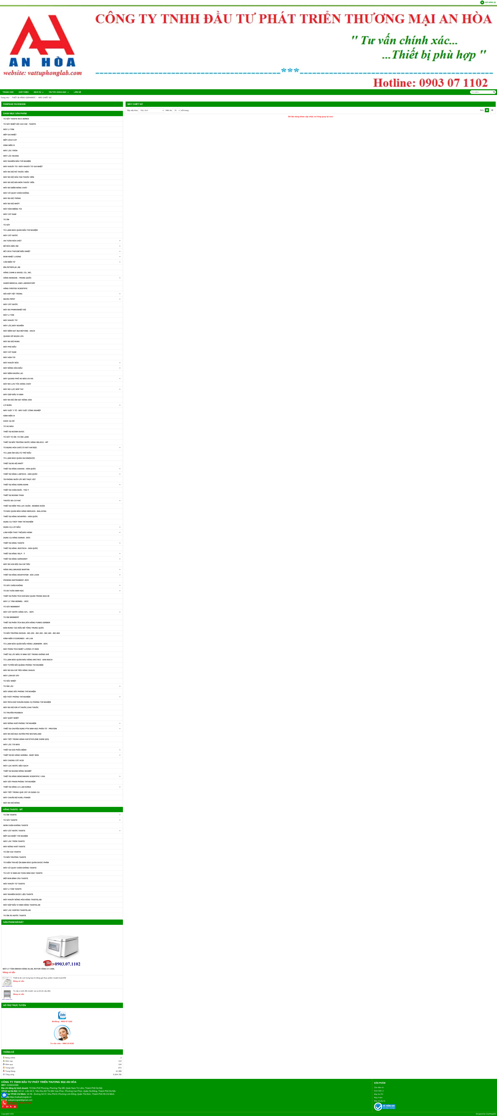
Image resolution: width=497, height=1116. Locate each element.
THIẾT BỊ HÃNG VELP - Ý (14, 554)
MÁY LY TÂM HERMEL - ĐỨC (16, 601)
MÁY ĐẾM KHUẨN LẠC (13, 373)
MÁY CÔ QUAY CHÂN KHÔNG (16, 193)
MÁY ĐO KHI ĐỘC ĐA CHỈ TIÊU (16, 564)
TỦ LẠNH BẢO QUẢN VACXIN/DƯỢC (19, 458)
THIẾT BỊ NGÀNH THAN (13, 495)
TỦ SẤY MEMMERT (11, 607)
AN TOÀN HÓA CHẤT (12, 241)
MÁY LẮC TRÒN (10, 151)
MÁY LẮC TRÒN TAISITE (14, 841)
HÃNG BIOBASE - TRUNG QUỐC (17, 278)
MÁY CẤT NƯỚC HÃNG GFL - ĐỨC (18, 612)
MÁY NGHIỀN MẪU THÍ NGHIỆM (17, 161)
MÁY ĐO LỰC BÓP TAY (13, 389)
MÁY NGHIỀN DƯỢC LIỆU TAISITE (18, 894)
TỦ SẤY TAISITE (10, 820)
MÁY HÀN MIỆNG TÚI (12, 209)
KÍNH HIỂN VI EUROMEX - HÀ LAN (18, 638)
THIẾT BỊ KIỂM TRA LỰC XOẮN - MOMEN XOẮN (24, 506)
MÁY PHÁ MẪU (9, 347)
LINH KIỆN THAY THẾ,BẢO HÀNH (17, 532)
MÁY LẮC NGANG (11, 156)
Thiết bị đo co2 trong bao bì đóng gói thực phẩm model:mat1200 (39, 978)
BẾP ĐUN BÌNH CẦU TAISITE (15, 878)
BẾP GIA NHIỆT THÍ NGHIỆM (15, 836)
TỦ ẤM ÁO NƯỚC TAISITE (14, 915)
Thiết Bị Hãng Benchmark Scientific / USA (24, 776)
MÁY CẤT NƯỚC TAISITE (14, 831)
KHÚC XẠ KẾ (8, 421)
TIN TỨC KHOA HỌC (58, 92)
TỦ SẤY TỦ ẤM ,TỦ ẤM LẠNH (16, 437)
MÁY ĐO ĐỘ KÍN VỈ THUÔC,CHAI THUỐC (21, 707)
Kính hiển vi (379, 1091)
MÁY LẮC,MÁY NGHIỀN (13, 326)
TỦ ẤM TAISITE (10, 815)
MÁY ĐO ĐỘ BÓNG (11, 803)
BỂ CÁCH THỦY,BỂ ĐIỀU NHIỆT (16, 251)
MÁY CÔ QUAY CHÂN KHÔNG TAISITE (19, 868)
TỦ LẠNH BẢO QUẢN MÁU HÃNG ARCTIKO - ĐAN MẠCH (27, 660)
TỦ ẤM (6, 219)
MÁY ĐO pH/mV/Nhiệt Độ (14, 310)
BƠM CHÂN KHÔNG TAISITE (15, 825)
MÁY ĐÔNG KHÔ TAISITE (14, 847)
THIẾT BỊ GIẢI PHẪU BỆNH (14, 750)
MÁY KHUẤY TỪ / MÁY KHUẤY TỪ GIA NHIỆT (23, 166)
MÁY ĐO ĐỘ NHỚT (11, 204)
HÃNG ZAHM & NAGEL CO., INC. (17, 272)
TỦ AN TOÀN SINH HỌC (13, 591)
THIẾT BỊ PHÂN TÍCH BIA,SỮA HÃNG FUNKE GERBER (26, 623)
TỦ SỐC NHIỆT (9, 681)
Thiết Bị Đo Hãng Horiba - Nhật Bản (21, 755)
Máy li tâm (378, 1097)
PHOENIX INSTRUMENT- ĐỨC (16, 580)
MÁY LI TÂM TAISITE (12, 889)
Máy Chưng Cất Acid (13, 760)
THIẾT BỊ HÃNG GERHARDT (15, 559)
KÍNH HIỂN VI (9, 145)
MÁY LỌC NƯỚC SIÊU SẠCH (15, 766)
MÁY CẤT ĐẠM (9, 214)
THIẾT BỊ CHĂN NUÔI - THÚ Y (16, 490)
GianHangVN (491, 1114)
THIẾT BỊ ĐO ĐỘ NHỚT (13, 463)
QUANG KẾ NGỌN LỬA (13, 336)
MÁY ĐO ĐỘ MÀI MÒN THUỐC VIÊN (18, 182)
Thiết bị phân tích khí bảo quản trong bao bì (26, 596)
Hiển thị (169, 110)
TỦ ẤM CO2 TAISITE (12, 852)
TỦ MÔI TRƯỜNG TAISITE (14, 857)
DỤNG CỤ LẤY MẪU (12, 527)
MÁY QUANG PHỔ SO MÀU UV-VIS (18, 379)
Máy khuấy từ (379, 1101)
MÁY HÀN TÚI (9, 357)
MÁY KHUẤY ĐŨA (11, 363)
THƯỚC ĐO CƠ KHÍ (11, 501)
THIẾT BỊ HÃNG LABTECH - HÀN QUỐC (20, 474)
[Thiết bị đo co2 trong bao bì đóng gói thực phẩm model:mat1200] (7, 986)
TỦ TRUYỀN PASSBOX (13, 713)
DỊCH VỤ (38, 92)
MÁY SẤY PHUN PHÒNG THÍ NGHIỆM (19, 782)
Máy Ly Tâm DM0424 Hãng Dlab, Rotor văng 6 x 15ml (29, 969)
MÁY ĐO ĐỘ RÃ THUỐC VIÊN (16, 172)
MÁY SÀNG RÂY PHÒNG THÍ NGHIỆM (19, 691)
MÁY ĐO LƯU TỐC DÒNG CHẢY (17, 384)
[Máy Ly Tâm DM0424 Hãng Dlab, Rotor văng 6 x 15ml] (62, 946)
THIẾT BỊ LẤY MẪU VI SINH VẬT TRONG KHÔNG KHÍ (26, 654)
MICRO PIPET (9, 299)
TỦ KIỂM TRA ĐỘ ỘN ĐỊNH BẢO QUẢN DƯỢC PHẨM (26, 862)
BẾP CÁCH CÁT (10, 140)
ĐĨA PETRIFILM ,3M (11, 267)
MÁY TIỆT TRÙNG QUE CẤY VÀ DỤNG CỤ (21, 792)
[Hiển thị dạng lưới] (487, 110)
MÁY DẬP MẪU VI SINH (13, 394)
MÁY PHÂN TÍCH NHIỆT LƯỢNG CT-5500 (21, 649)
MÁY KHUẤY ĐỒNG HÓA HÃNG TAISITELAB (22, 900)
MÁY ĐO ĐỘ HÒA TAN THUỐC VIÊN (18, 177)
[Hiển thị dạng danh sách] (492, 110)
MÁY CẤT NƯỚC (10, 235)
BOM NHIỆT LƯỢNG (12, 257)
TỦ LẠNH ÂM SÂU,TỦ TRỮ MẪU (17, 453)
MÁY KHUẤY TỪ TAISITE (14, 884)
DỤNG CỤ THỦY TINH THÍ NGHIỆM (18, 522)
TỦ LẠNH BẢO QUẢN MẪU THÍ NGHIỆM (20, 230)
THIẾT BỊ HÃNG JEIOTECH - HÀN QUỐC (20, 548)
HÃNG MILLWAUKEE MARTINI (16, 569)
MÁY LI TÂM (8, 129)
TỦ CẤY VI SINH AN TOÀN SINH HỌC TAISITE (22, 873)
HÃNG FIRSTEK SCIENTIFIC (15, 288)
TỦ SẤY (6, 225)
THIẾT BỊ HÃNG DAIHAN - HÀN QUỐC (19, 469)
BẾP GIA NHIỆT (10, 135)
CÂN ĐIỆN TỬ (9, 262)
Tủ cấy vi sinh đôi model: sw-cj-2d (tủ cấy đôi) (31, 991)
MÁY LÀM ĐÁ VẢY (11, 676)
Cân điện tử (379, 1087)
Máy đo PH (378, 1094)
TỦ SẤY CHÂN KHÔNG (13, 585)
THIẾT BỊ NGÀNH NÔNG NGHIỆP (17, 771)
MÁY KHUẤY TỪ (10, 320)
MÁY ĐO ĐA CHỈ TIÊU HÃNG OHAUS (19, 670)
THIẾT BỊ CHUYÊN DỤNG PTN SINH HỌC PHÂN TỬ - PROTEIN (30, 729)
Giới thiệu (24, 92)
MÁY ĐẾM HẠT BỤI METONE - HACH (19, 331)
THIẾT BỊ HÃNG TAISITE (13, 543)
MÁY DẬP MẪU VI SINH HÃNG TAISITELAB (21, 905)
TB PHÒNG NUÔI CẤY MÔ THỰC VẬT (19, 479)
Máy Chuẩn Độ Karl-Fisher (16, 798)
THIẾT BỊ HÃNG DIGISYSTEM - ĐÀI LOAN (21, 575)
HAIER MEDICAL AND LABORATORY (19, 283)
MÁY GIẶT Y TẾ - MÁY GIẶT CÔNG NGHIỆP (22, 410)
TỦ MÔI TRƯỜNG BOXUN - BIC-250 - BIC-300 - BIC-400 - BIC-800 (31, 633)
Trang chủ (8, 92)
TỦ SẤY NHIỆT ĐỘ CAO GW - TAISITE (19, 124)
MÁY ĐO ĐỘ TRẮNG (12, 198)
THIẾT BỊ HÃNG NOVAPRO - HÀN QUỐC (20, 516)
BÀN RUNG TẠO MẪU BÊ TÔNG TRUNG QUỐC (23, 628)
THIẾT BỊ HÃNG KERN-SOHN (15, 485)
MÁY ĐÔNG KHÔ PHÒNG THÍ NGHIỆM (19, 723)
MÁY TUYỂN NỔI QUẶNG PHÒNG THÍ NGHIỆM (23, 665)
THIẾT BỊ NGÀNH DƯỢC (13, 432)
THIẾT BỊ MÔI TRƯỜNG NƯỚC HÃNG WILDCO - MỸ (25, 442)
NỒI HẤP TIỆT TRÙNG (12, 294)
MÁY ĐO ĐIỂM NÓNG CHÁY (15, 188)
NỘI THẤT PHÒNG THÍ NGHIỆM (16, 697)
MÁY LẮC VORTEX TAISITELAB (17, 910)
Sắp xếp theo (132, 110)
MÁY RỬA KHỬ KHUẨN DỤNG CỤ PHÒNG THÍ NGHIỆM (27, 702)
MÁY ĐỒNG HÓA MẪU (12, 368)
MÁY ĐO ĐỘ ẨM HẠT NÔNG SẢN (17, 400)
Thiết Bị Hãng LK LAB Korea (17, 787)
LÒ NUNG (7, 405)
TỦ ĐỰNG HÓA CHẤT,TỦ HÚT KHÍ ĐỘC (20, 448)
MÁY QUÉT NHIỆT (11, 718)
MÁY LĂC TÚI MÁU (11, 744)
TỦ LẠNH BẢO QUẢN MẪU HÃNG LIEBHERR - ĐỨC (25, 644)
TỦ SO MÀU (8, 426)
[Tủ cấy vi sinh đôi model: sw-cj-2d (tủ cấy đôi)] (7, 999)
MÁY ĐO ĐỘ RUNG (11, 341)
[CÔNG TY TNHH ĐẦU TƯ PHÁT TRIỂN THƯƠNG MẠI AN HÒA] (248, 89)
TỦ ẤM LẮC (8, 686)
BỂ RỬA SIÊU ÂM (10, 246)
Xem (482, 110)
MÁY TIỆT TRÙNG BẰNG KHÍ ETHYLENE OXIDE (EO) (26, 739)
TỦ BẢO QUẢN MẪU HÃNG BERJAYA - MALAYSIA (24, 511)
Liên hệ (77, 92)
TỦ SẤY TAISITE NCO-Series (16, 119)
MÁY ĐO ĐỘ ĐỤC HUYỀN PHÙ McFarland (22, 734)
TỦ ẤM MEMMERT (11, 617)
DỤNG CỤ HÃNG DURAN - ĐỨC (16, 538)
